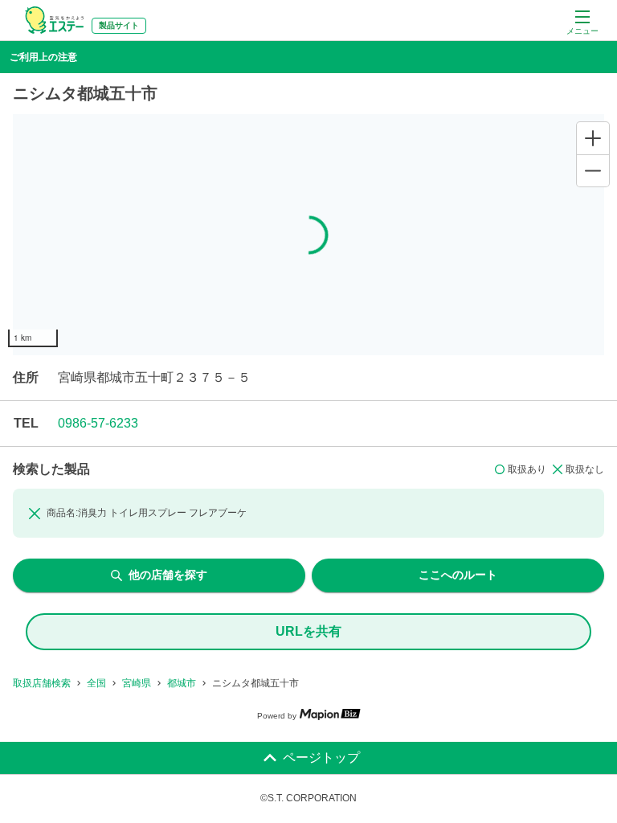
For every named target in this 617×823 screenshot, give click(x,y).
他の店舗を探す (168, 574)
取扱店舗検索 (42, 683)
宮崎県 (136, 683)
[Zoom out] (593, 170)
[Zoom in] (593, 138)
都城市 (181, 683)
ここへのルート (458, 574)
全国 (96, 683)
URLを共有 (308, 631)
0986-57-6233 (98, 423)
